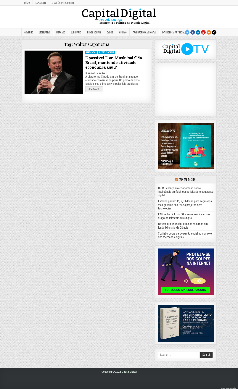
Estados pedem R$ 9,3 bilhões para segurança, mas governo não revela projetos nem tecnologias (185, 204)
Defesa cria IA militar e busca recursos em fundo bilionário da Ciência (183, 225)
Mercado (60, 32)
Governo (28, 32)
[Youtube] (203, 32)
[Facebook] (192, 32)
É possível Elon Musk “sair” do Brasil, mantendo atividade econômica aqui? (113, 62)
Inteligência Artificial (173, 32)
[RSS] (209, 32)
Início (27, 2)
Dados (110, 32)
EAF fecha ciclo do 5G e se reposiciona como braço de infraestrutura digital (184, 216)
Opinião (123, 32)
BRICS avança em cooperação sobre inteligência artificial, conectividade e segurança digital (185, 191)
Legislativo (44, 32)
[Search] (214, 32)
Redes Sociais (94, 32)
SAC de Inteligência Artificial (228, 388)
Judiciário (76, 32)
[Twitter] (187, 32)
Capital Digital (187, 179)
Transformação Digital (144, 32)
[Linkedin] (198, 32)
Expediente (41, 2)
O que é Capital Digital (63, 2)
